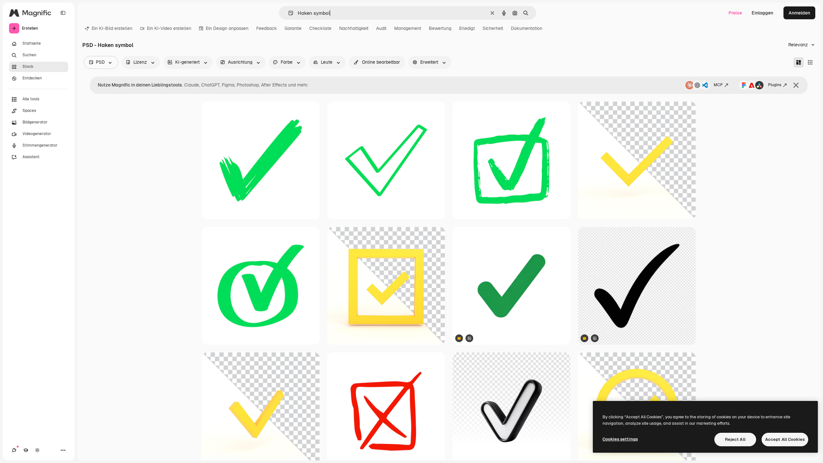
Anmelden (799, 13)
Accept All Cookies (785, 439)
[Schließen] (796, 85)
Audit (381, 28)
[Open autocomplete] (288, 13)
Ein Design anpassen (227, 28)
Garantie (293, 28)
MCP (718, 84)
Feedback (266, 28)
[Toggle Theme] (37, 450)
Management (407, 28)
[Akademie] (26, 450)
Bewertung (440, 28)
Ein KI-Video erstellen (169, 28)
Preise (735, 13)
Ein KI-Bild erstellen (112, 28)
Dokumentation (526, 28)
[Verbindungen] (14, 450)
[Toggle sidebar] (63, 13)
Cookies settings (620, 439)
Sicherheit (493, 28)
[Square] (810, 62)
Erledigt (467, 28)
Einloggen (762, 13)
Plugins (774, 84)
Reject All (735, 439)
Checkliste (320, 28)
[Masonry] (798, 62)
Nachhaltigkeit (353, 28)
